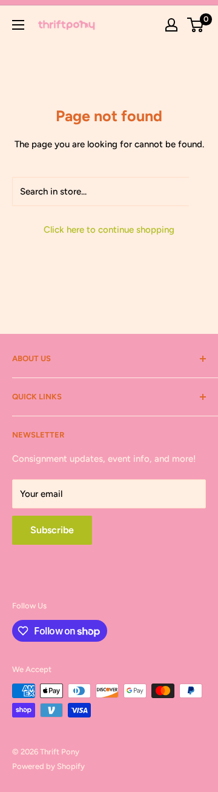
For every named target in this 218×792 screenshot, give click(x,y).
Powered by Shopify (48, 766)
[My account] (171, 25)
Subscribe (52, 530)
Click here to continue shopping (109, 229)
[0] (195, 25)
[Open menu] (18, 25)
